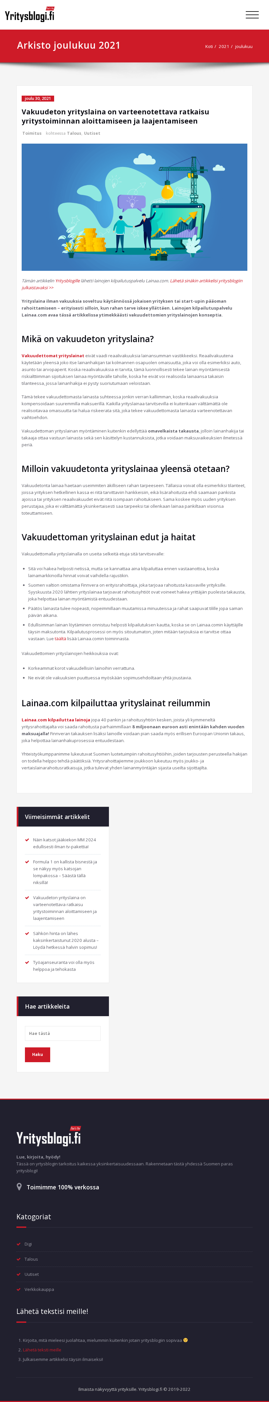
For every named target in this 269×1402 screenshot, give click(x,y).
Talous (74, 133)
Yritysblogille (67, 281)
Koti (209, 46)
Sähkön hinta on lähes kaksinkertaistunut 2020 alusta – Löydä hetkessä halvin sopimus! (66, 940)
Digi (28, 1244)
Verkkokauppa (39, 1289)
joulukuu (244, 46)
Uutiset (92, 133)
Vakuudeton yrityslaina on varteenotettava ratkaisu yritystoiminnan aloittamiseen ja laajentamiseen (115, 116)
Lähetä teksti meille (42, 1350)
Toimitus (32, 133)
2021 (224, 46)
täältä (60, 639)
